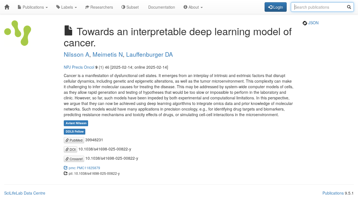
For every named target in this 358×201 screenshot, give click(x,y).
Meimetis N (108, 54)
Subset (132, 7)
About (193, 7)
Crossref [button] (76, 158)
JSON (313, 22)
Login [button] (277, 7)
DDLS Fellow (75, 132)
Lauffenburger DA (149, 54)
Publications (33, 7)
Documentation (161, 7)
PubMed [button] (76, 140)
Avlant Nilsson (76, 123)
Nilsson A (76, 54)
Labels (67, 7)
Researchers (101, 7)
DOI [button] (72, 149)
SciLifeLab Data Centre (24, 193)
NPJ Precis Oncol (79, 67)
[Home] (6, 7)
